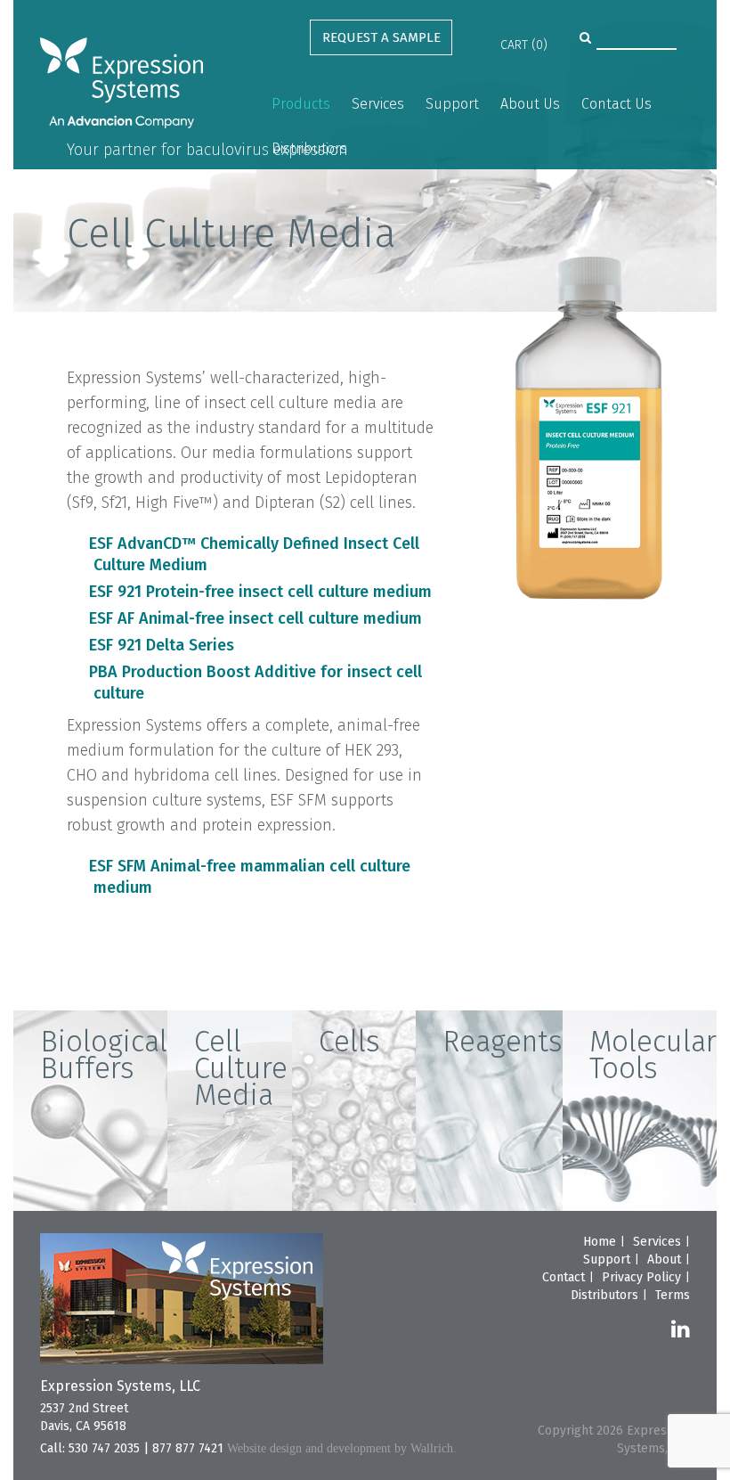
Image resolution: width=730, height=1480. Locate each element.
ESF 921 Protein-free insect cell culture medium (260, 591)
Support (452, 103)
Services (378, 103)
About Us (530, 103)
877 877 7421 (187, 1448)
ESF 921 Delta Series (161, 645)
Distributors (309, 148)
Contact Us (616, 103)
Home (599, 1241)
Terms (672, 1295)
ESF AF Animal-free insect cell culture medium (255, 618)
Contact (563, 1277)
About (664, 1259)
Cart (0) (524, 45)
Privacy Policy (641, 1277)
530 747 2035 (104, 1448)
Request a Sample (381, 37)
